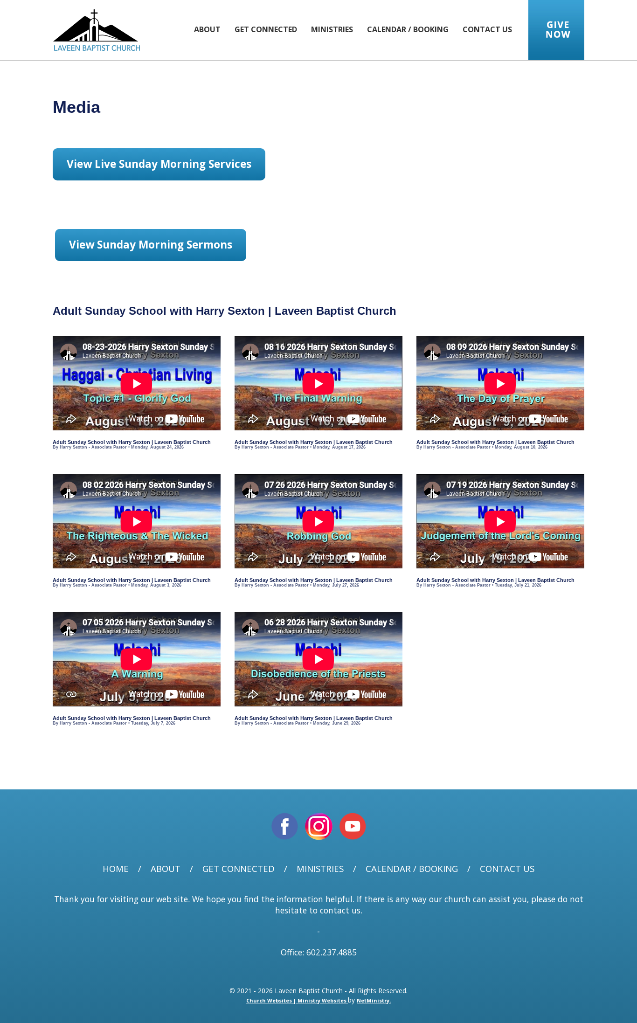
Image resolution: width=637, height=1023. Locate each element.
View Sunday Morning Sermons (150, 244)
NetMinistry (373, 1000)
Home (116, 868)
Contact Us (487, 29)
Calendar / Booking (408, 29)
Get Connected (266, 29)
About (207, 29)
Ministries (332, 29)
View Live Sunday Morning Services (159, 164)
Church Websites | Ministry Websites (297, 1000)
